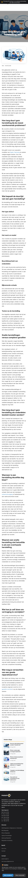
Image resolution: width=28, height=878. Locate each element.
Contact (3, 851)
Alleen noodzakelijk (19, 875)
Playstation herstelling (7, 840)
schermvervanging (7, 494)
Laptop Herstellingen (7, 835)
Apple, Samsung (15, 152)
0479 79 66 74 (5, 859)
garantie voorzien (7, 689)
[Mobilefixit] (14, 795)
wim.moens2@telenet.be (8, 861)
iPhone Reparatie (6, 833)
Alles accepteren (8, 875)
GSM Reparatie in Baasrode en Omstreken (12, 828)
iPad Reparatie (5, 830)
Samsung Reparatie (6, 838)
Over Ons (4, 848)
